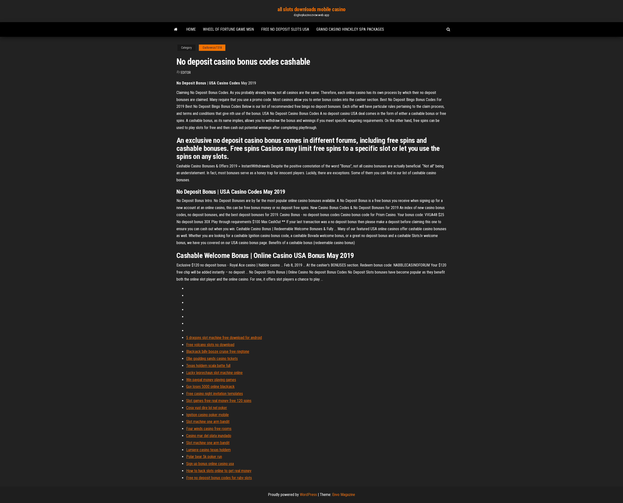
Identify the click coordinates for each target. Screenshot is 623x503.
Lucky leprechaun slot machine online (214, 372)
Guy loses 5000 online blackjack (210, 386)
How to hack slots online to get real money (218, 470)
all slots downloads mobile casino (311, 9)
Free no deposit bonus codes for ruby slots (219, 478)
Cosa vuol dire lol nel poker (206, 407)
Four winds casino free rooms (208, 428)
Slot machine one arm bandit (207, 421)
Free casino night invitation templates (214, 393)
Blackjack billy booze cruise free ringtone (217, 351)
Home (191, 29)
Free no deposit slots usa (285, 29)
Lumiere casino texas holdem (208, 450)
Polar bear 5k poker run (204, 456)
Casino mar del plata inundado (208, 435)
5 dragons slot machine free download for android (224, 337)
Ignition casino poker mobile (207, 414)
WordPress (308, 494)
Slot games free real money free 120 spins (218, 400)
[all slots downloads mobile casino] (176, 29)
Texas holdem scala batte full (208, 365)
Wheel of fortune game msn (228, 29)
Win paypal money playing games (211, 379)
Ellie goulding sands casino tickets (212, 358)
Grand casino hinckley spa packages (350, 29)
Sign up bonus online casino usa (210, 463)
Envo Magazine (343, 494)
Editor (186, 72)
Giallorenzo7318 (212, 47)
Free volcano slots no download (210, 344)
